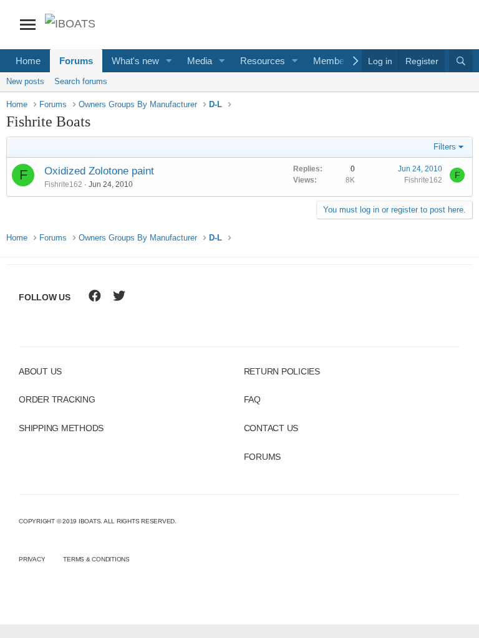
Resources (262, 60)
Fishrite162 (63, 184)
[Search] (461, 61)
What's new (135, 60)
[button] (169, 60)
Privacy (32, 559)
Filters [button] (444, 146)
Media (199, 60)
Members (332, 60)
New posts (25, 81)
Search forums (80, 81)
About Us (40, 371)
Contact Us (271, 428)
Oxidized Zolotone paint (99, 171)
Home (28, 60)
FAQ (252, 399)
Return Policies (282, 371)
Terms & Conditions (96, 559)
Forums (76, 60)
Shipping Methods (61, 428)
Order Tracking (57, 399)
